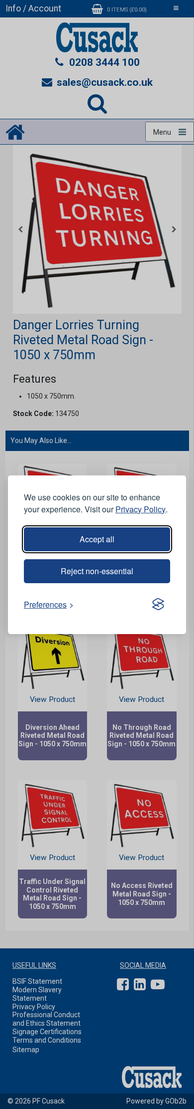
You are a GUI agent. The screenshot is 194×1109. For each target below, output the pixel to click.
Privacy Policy (140, 509)
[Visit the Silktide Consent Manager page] (158, 605)
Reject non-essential (97, 571)
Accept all (97, 539)
